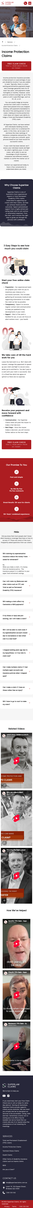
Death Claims (7, 1155)
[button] (29, 3)
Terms (14, 1206)
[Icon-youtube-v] (4, 1095)
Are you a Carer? (8, 1169)
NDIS (4, 1165)
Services (10, 42)
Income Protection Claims (12, 1147)
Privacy (6, 1206)
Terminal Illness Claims (11, 1151)
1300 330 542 (24, 1206)
